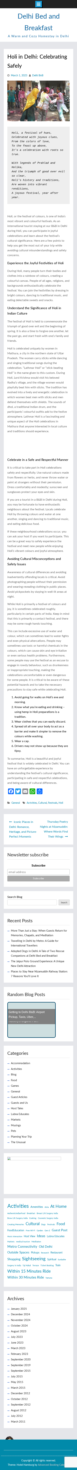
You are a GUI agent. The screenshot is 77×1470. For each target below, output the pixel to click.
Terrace (35, 1266)
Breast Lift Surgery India (47, 1213)
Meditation (36, 1242)
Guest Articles (19, 1097)
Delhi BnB (37, 75)
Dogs (43, 1225)
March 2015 (18, 1388)
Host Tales (17, 1108)
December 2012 (20, 1393)
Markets (16, 1119)
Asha (47, 1207)
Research (45, 1253)
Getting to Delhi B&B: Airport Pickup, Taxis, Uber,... (27, 1015)
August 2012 (18, 1410)
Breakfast (31, 1213)
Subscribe (38, 865)
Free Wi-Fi (30, 1231)
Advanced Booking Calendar (53, 1465)
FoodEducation (15, 1230)
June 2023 (17, 1342)
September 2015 (21, 1371)
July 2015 (17, 1376)
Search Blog (14, 897)
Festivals (52, 803)
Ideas (41, 1236)
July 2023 (17, 1337)
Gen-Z (47, 1231)
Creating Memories (15, 1225)
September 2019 (21, 1365)
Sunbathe (62, 1260)
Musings (16, 1125)
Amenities (36, 1206)
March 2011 (18, 1421)
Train (58, 1265)
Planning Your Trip (21, 1136)
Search (64, 902)
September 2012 (21, 1404)
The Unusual (18, 1142)
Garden (40, 1231)
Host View (29, 1236)
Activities (32, 803)
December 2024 (20, 1314)
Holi (61, 803)
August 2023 (18, 1331)
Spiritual (51, 1259)
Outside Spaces (18, 1252)
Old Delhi (45, 1246)
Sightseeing (34, 1258)
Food (14, 1080)
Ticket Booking (47, 1266)
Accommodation (20, 1063)
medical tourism (23, 1242)
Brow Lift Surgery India (17, 1218)
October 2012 (19, 1399)
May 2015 (17, 1382)
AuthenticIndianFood (16, 1213)
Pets (13, 1131)
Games (15, 1086)
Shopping (13, 1259)
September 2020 (21, 1359)
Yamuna (48, 1278)
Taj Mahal (27, 1266)
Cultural (42, 803)
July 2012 (17, 1416)
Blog (13, 1074)
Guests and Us (19, 1103)
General (15, 803)
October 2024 (19, 1325)
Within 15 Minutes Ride (29, 1271)
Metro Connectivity (22, 1246)
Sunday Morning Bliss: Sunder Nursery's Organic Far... (28, 1027)
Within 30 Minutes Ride (25, 1277)
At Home (58, 1206)
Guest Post (59, 1230)
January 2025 (19, 1309)
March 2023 (18, 1348)
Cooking (32, 1218)
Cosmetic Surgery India (48, 1218)
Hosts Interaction (14, 1237)
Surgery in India (14, 1266)
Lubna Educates (20, 1114)
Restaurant (56, 1252)
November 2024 (20, 1320)
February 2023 (19, 1354)
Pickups (35, 1252)
